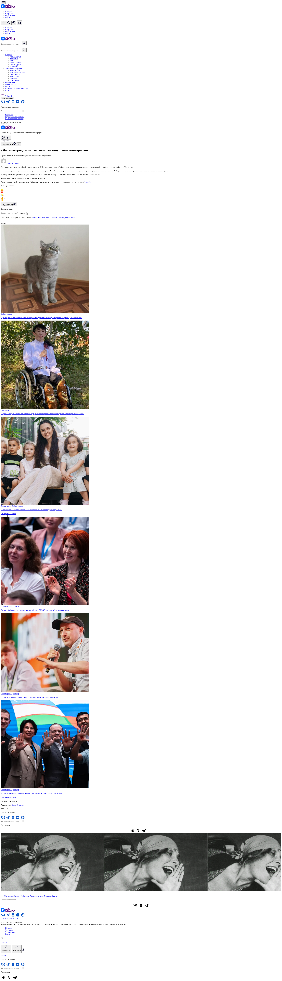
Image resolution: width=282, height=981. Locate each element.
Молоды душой (15, 65)
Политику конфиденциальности (63, 217)
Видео (7, 90)
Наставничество (16, 63)
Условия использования (40, 217)
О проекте (9, 115)
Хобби (12, 61)
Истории (8, 12)
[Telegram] (144, 830)
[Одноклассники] (138, 830)
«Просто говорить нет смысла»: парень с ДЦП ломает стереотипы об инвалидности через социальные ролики (42, 414)
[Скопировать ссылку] (149, 830)
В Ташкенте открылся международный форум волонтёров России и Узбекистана (31, 793)
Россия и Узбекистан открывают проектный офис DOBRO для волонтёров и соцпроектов (35, 610)
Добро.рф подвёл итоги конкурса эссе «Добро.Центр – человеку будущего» (29, 697)
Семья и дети (15, 74)
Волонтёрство (15, 70)
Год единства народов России (16, 88)
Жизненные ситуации (13, 68)
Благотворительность (18, 72)
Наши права (14, 76)
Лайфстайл (5, 140)
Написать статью (7, 98)
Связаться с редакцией (9, 918)
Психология (14, 80)
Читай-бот (88, 182)
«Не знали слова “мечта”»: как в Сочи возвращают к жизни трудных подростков (31, 510)
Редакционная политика (14, 117)
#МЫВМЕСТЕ (11, 84)
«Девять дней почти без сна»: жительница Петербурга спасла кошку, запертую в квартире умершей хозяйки (41, 318)
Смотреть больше (8, 514)
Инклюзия (14, 66)
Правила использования (14, 119)
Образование (10, 16)
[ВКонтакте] (132, 830)
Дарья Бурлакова (18, 805)
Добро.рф (15, 606)
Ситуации (9, 14)
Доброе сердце (15, 57)
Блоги (7, 17)
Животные (14, 59)
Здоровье (13, 78)
